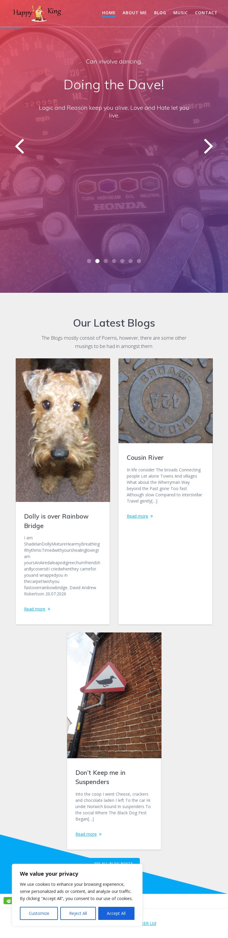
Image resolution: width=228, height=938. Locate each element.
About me (135, 12)
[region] (77, 895)
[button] (89, 261)
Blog (160, 12)
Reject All (78, 913)
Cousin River (145, 457)
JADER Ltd (146, 923)
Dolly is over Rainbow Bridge (56, 521)
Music (180, 12)
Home (109, 12)
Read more (34, 609)
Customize (39, 913)
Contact (206, 12)
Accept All (116, 913)
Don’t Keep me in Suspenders (100, 777)
